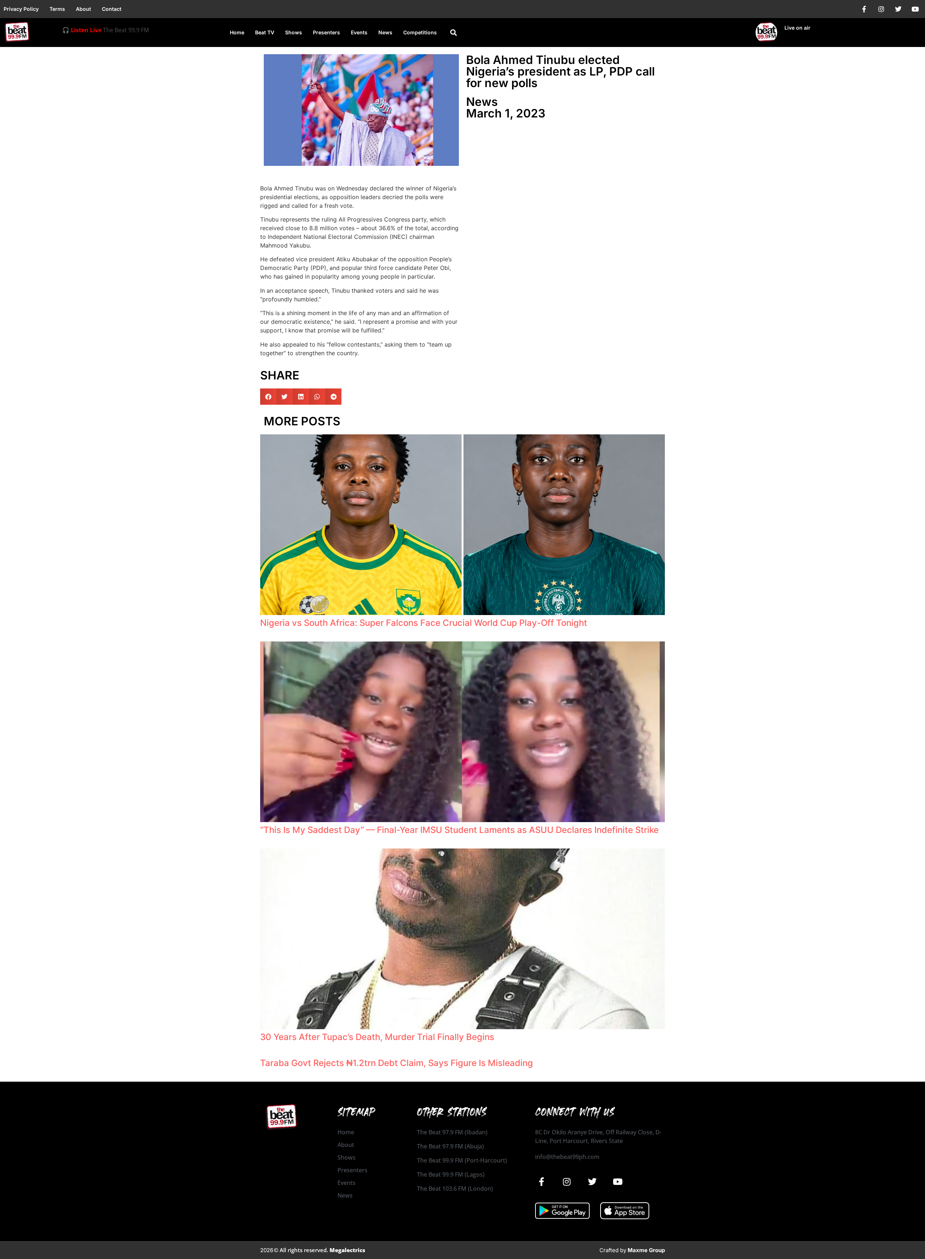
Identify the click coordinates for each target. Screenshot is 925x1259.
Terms (57, 9)
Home (237, 32)
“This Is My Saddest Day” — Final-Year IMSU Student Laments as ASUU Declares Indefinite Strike (459, 830)
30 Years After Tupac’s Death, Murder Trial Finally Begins (377, 1037)
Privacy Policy (21, 9)
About (83, 9)
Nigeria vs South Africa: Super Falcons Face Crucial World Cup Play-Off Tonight (423, 623)
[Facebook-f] (864, 9)
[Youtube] (915, 9)
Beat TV (264, 32)
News (385, 32)
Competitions (420, 32)
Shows (293, 32)
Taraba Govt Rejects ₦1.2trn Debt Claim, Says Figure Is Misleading (396, 1063)
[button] (454, 33)
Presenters (326, 32)
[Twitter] (898, 9)
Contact (111, 9)
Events (359, 32)
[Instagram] (881, 9)
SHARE (279, 375)
